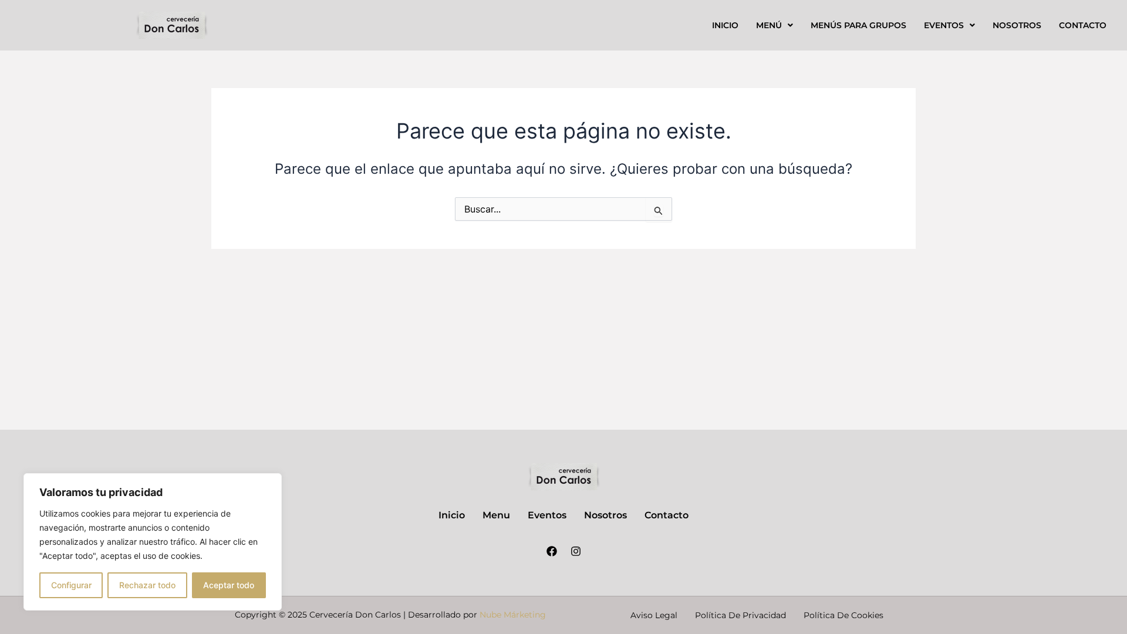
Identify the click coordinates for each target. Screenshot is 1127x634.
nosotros (1017, 25)
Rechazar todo (147, 585)
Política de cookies (843, 615)
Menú (769, 25)
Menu (496, 515)
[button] (774, 25)
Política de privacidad (740, 615)
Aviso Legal (653, 615)
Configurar (71, 585)
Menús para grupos (858, 25)
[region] (152, 542)
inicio (725, 25)
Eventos (944, 25)
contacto (1082, 25)
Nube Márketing (513, 614)
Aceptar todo (228, 585)
